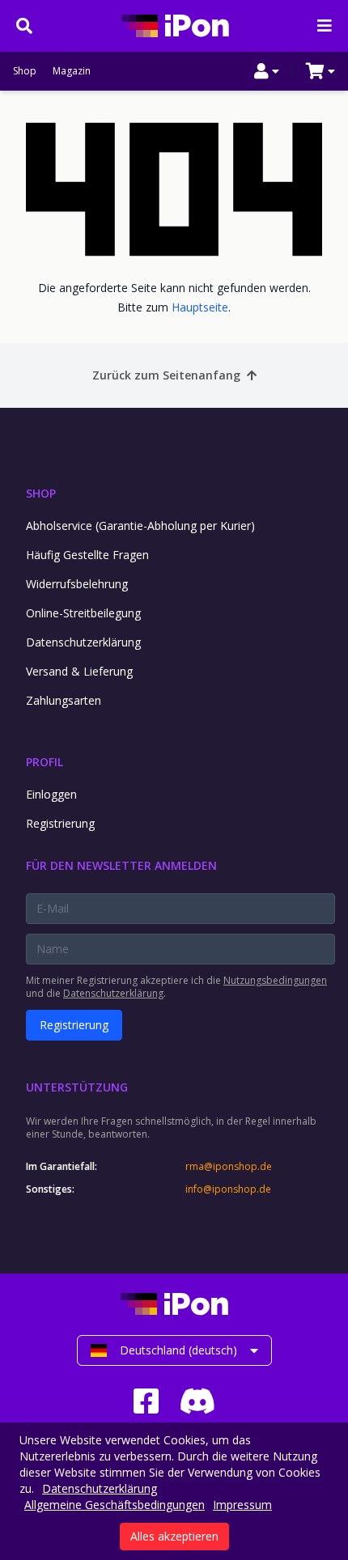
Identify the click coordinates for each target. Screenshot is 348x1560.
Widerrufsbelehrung (77, 583)
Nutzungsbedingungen (275, 980)
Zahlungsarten (63, 700)
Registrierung (60, 823)
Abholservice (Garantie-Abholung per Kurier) (140, 525)
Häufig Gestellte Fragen (87, 554)
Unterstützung (77, 1087)
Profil (44, 761)
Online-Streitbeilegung (83, 613)
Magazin (72, 71)
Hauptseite (200, 307)
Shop (24, 71)
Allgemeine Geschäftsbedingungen (114, 1504)
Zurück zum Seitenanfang (166, 375)
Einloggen (51, 794)
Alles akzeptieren (174, 1536)
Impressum (242, 1504)
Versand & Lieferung (79, 671)
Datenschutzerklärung (83, 642)
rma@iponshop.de (228, 1166)
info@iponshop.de (228, 1189)
